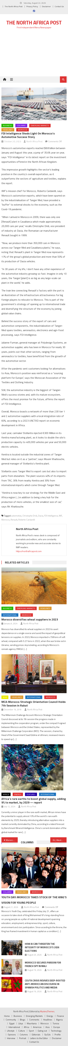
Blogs (22, 1019)
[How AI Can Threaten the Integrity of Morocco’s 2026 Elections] (11, 947)
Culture (21, 1030)
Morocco (22, 129)
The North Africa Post (13, 6)
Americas (37, 1027)
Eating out (42, 1030)
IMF (60, 515)
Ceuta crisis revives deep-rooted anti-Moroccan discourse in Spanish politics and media (45, 984)
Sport (31, 1030)
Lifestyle (10, 1030)
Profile (58, 1034)
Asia (5, 697)
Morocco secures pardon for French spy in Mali (43, 964)
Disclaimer (46, 6)
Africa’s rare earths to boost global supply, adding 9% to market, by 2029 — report (33, 801)
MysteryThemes (47, 1011)
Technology (56, 1030)
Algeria (59, 1019)
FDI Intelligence (51, 515)
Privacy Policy (32, 6)
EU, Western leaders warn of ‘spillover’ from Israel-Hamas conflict (60, 840)
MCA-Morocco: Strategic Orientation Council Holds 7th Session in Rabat (33, 704)
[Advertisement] (34, 54)
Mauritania (32, 1023)
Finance (60, 1016)
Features (31, 794)
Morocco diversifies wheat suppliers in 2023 (29, 619)
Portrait (22, 1038)
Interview (11, 1038)
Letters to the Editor (39, 1038)
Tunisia (56, 1023)
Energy (17, 794)
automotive (16, 515)
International (10, 614)
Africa (6, 794)
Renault (14, 519)
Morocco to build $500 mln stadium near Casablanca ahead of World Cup (12, 840)
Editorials (36, 1034)
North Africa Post (34, 141)
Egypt (11, 1023)
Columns (21, 125)
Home (7, 1016)
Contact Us (59, 6)
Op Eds (47, 1034)
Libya (20, 1023)
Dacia (40, 515)
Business (7, 125)
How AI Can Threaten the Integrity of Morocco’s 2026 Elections (42, 947)
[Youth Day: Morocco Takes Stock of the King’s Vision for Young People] (34, 867)
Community (11, 1019)
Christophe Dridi (29, 515)
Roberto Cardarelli (26, 519)
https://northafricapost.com (29, 551)
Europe (56, 1027)
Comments (34, 1019)
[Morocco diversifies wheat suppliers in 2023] (34, 585)
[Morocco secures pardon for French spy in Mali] (11, 967)
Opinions (12, 1034)
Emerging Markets (40, 125)
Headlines (8, 129)
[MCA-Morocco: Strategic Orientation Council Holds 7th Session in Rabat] (34, 673)
